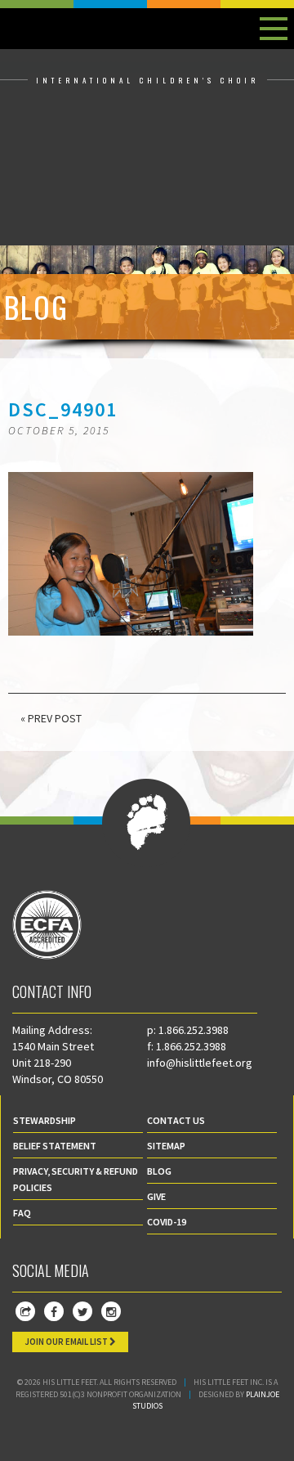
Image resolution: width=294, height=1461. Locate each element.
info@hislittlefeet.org (199, 1062)
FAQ (22, 1213)
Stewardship (44, 1120)
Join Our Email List (66, 1341)
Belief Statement (54, 1146)
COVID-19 (166, 1222)
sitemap (166, 1146)
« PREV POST (51, 718)
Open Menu (273, 28)
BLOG (159, 1171)
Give (156, 1196)
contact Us (176, 1120)
